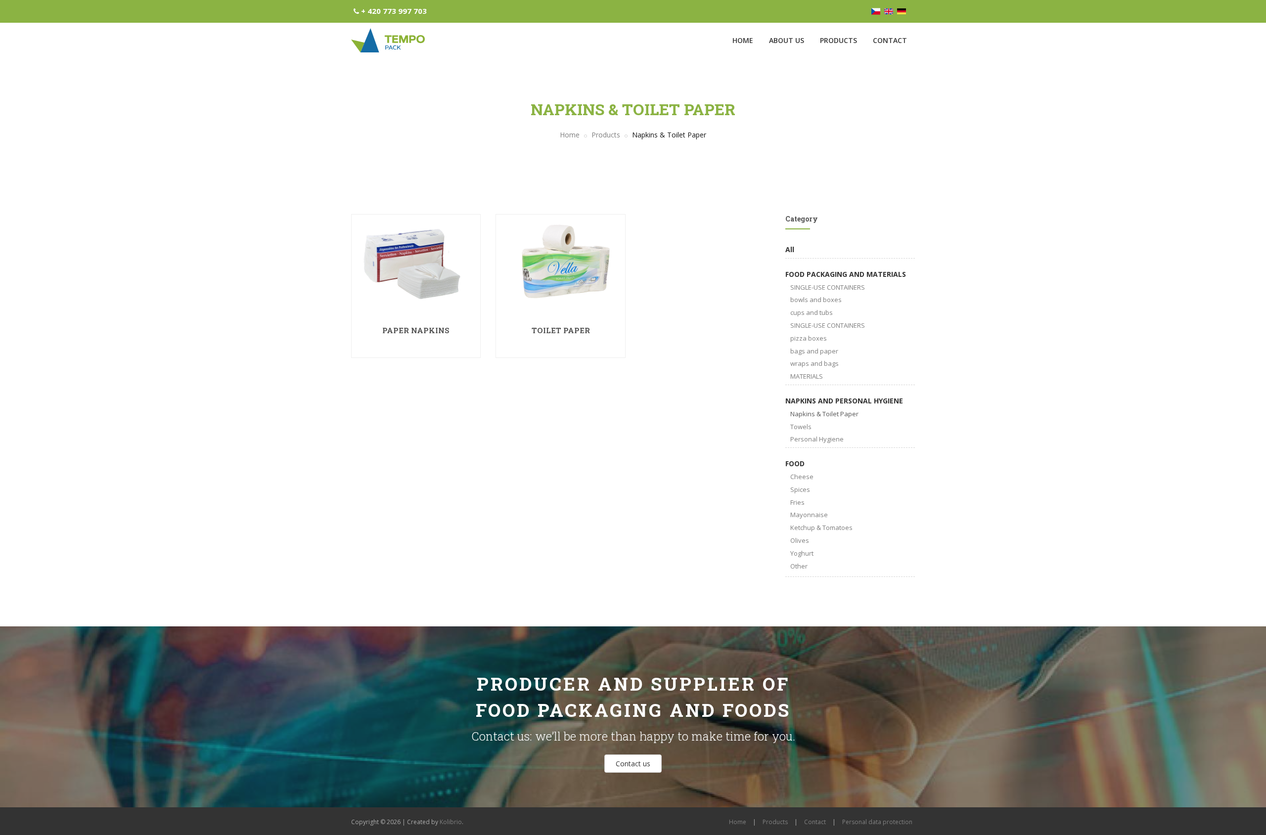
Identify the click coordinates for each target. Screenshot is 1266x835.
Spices (800, 489)
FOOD (795, 463)
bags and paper (814, 351)
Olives (799, 540)
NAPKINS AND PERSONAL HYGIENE (844, 400)
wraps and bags (814, 363)
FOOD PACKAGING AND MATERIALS (845, 274)
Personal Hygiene (817, 439)
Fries (797, 502)
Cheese (802, 476)
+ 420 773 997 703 (394, 11)
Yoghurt (802, 553)
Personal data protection (877, 822)
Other (799, 566)
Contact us (633, 763)
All (789, 249)
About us (786, 40)
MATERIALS (806, 376)
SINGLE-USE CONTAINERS (827, 287)
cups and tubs (811, 312)
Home (742, 40)
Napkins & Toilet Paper (824, 413)
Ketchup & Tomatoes (821, 527)
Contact (890, 40)
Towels (801, 426)
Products (838, 40)
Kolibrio (451, 822)
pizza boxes (808, 338)
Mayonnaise (809, 514)
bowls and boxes (816, 299)
